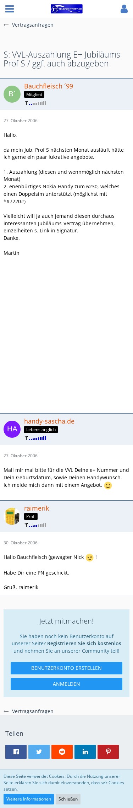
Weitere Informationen (28, 799)
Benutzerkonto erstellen (66, 667)
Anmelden (66, 683)
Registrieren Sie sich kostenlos (84, 643)
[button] (10, 9)
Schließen (68, 799)
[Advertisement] (66, 333)
